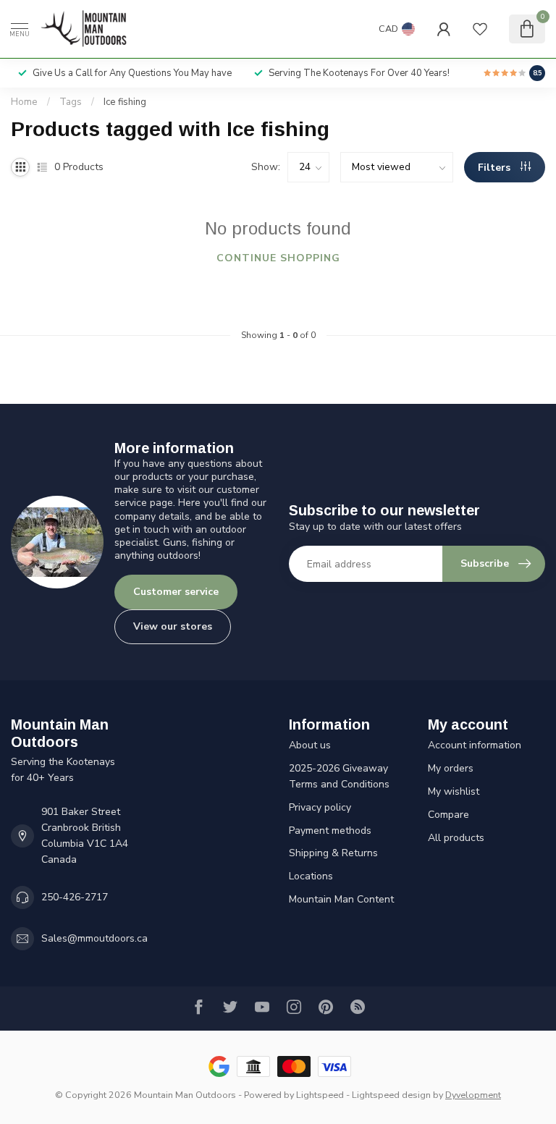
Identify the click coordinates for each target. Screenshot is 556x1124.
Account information (474, 745)
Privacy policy (320, 807)
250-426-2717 (74, 897)
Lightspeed (320, 1095)
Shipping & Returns (333, 853)
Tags (70, 102)
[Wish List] (480, 28)
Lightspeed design (391, 1095)
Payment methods (330, 830)
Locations (311, 876)
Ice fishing (125, 102)
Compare (448, 814)
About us (310, 745)
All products (456, 838)
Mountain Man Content (341, 899)
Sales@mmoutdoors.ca (94, 938)
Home (24, 102)
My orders (450, 768)
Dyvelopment (473, 1095)
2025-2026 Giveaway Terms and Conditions (339, 776)
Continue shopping (278, 258)
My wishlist (453, 791)
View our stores (172, 626)
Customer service (176, 592)
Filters (495, 167)
